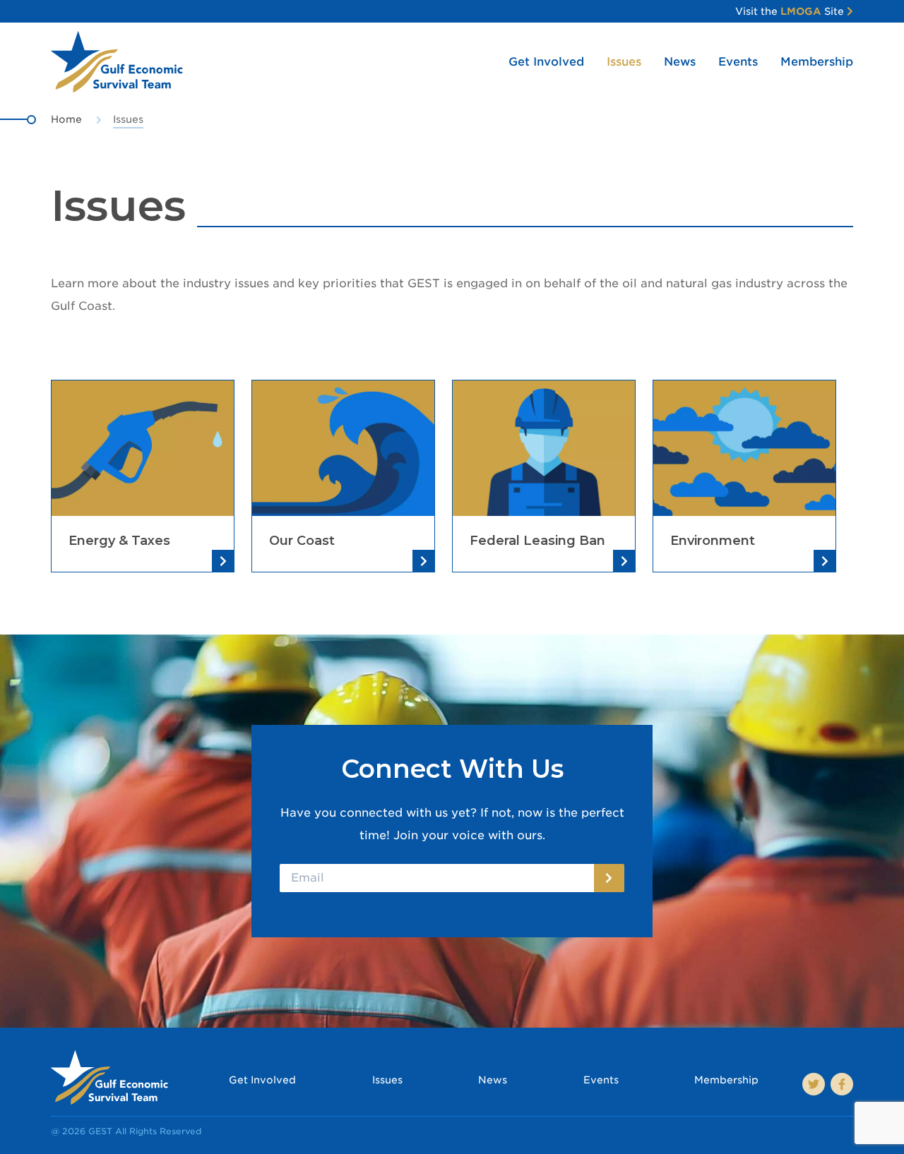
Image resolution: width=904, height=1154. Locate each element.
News (680, 61)
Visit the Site (791, 11)
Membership (816, 61)
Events (738, 61)
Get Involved (546, 61)
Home (66, 119)
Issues (624, 61)
